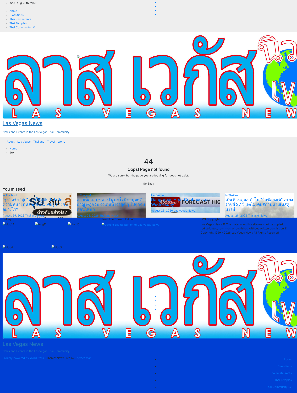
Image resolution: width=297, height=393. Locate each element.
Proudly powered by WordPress (24, 358)
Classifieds (16, 15)
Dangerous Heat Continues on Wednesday (180, 202)
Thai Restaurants (20, 19)
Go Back (148, 183)
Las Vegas (24, 141)
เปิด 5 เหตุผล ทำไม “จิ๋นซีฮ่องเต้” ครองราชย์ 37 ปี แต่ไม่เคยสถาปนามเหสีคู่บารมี (259, 204)
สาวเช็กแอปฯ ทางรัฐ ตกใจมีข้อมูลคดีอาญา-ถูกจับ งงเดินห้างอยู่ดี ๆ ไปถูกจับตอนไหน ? (111, 204)
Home (13, 148)
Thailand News (34, 215)
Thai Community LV (22, 27)
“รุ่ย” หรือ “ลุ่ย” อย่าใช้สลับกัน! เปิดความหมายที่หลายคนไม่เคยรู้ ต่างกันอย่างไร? (35, 204)
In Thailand (10, 195)
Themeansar (83, 358)
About (13, 11)
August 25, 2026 (14, 215)
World (61, 141)
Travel (51, 141)
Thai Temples (18, 23)
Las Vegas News (22, 123)
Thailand (38, 141)
